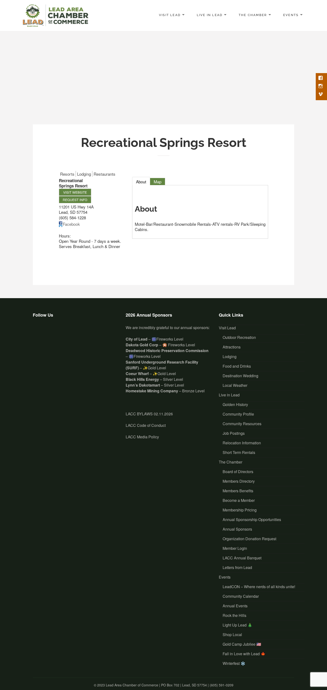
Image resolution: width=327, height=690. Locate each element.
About (141, 182)
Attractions (232, 347)
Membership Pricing (240, 510)
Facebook (71, 224)
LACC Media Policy (142, 437)
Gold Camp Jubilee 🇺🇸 (242, 644)
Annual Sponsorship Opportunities (252, 519)
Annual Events (235, 606)
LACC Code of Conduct (146, 425)
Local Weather (235, 385)
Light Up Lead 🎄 (237, 625)
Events (291, 15)
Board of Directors (238, 471)
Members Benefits (238, 490)
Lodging (230, 356)
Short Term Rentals (239, 452)
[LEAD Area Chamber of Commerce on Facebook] (39, 332)
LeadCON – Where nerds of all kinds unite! (259, 586)
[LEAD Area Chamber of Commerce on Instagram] (53, 332)
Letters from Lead (237, 567)
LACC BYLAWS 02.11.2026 (149, 414)
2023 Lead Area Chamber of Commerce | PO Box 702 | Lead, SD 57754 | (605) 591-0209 (165, 685)
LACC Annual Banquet (242, 558)
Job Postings (234, 433)
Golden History (235, 404)
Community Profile (238, 414)
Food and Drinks (237, 366)
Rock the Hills (234, 615)
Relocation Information (242, 443)
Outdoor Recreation (239, 337)
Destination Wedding (240, 375)
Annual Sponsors (237, 529)
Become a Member (239, 500)
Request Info (75, 199)
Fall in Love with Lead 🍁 (244, 653)
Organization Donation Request (249, 538)
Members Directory (239, 481)
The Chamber (253, 15)
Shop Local (232, 634)
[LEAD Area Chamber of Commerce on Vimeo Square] (67, 332)
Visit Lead (169, 15)
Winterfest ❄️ (234, 663)
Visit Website (75, 192)
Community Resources (242, 423)
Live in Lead (210, 15)
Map (157, 182)
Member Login (235, 548)
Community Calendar (241, 596)
